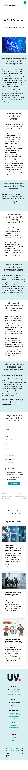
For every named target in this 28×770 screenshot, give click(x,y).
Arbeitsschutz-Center (14, 713)
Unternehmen (8, 452)
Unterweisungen (14, 725)
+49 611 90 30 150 (16, 689)
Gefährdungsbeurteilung (14, 727)
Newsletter (14, 739)
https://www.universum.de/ (14, 694)
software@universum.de (14, 692)
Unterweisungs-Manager (14, 718)
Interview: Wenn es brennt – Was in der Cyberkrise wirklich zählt (13, 594)
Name (6, 436)
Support (14, 737)
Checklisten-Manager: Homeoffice (14, 714)
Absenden (14, 484)
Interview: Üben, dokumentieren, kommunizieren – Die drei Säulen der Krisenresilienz (13, 548)
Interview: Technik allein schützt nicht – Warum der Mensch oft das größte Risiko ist (14, 642)
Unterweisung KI (11, 468)
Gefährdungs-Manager (14, 716)
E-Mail (6, 445)
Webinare (14, 740)
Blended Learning (14, 728)
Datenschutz (17, 750)
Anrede (7, 429)
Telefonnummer (9, 459)
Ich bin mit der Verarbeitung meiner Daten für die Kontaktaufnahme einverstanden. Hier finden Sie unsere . (15, 476)
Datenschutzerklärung (15, 478)
